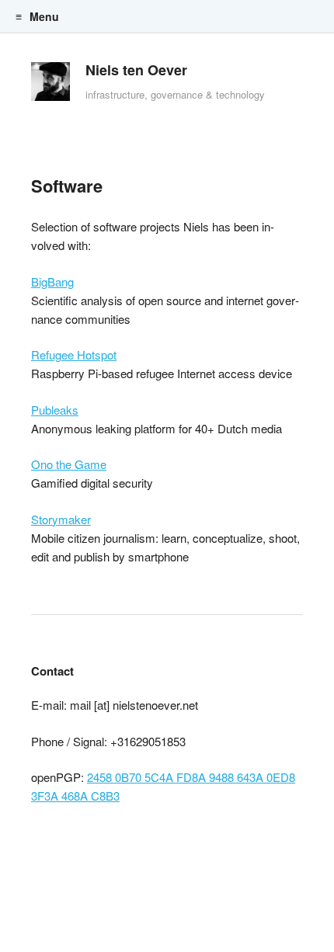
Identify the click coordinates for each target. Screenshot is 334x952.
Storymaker (61, 519)
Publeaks (54, 409)
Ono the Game (68, 464)
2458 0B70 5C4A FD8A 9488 (160, 777)
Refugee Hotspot (74, 354)
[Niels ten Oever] (50, 85)
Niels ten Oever (136, 70)
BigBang (52, 281)
